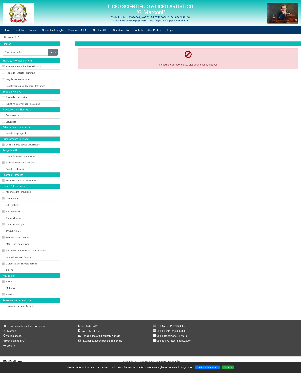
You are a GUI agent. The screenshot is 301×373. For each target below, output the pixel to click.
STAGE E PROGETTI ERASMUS (21, 162)
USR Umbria (12, 204)
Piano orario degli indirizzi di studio (24, 66)
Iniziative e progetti (16, 133)
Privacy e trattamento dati (19, 306)
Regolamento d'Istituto (18, 79)
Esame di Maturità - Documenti (21, 180)
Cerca (53, 52)
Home (7, 30)
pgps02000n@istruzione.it (105, 335)
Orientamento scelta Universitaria (23, 144)
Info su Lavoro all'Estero (18, 257)
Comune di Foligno (15, 224)
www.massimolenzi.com (159, 361)
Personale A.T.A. (77, 30)
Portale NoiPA (13, 211)
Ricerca (7, 43)
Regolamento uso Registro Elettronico (25, 85)
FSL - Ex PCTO (100, 30)
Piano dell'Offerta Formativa (20, 72)
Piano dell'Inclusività (16, 97)
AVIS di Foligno (13, 231)
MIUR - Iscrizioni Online (17, 244)
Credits (11, 345)
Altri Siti (10, 270)
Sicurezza (11, 121)
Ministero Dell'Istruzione (18, 191)
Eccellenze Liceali (15, 169)
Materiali (10, 288)
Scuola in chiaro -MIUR (17, 237)
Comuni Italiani (13, 218)
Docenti (33, 30)
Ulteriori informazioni (207, 367)
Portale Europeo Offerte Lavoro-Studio (26, 250)
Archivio (10, 294)
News (9, 281)
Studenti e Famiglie (53, 30)
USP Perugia (12, 198)
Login (170, 30)
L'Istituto (19, 30)
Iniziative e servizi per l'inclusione (23, 103)
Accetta (228, 367)
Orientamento (121, 30)
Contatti (138, 30)
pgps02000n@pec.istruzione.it (104, 340)
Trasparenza (12, 115)
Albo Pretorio (155, 30)
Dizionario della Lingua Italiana (21, 263)
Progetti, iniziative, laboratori (21, 156)
